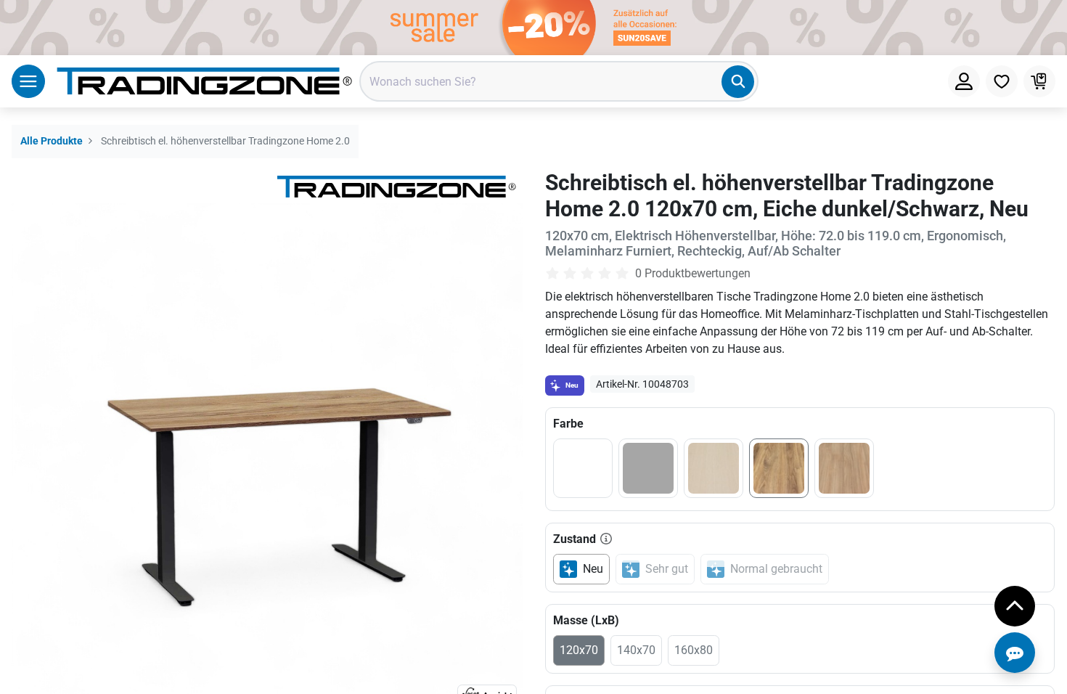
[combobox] (559, 81)
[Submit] (737, 81)
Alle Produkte (51, 141)
